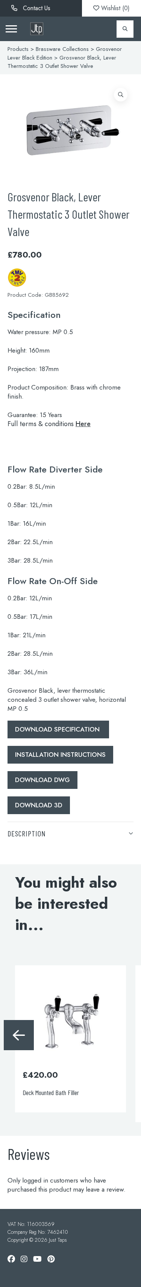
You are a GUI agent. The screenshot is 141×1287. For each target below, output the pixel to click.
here (83, 423)
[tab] (70, 833)
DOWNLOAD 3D (38, 805)
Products (18, 49)
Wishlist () (114, 8)
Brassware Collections (62, 49)
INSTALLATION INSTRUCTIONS (60, 754)
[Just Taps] (36, 28)
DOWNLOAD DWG (42, 779)
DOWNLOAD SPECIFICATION (58, 729)
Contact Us (35, 8)
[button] (120, 94)
